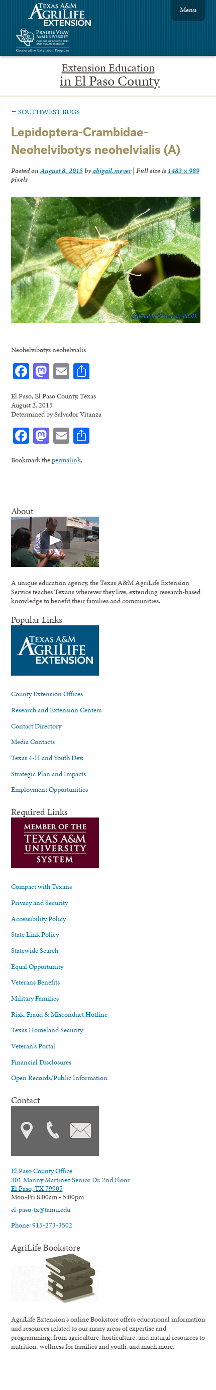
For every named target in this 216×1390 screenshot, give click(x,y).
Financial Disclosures (41, 1062)
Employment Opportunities (49, 789)
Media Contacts (33, 742)
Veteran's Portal (33, 1046)
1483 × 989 (183, 171)
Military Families (35, 998)
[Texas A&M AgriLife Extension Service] (66, 16)
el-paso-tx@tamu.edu (40, 1209)
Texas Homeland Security (47, 1030)
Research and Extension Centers (56, 710)
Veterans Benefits (35, 982)
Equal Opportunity (37, 966)
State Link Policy (35, 934)
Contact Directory (36, 726)
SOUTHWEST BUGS (45, 112)
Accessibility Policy (38, 919)
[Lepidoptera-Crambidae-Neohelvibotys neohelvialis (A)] (105, 320)
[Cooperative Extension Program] (70, 41)
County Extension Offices (47, 694)
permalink (66, 460)
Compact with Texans (41, 886)
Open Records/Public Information (59, 1078)
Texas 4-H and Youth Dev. (47, 758)
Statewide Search (34, 950)
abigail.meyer (111, 171)
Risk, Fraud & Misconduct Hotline (59, 1014)
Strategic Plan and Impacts (48, 774)
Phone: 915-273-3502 (41, 1225)
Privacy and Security (39, 902)
